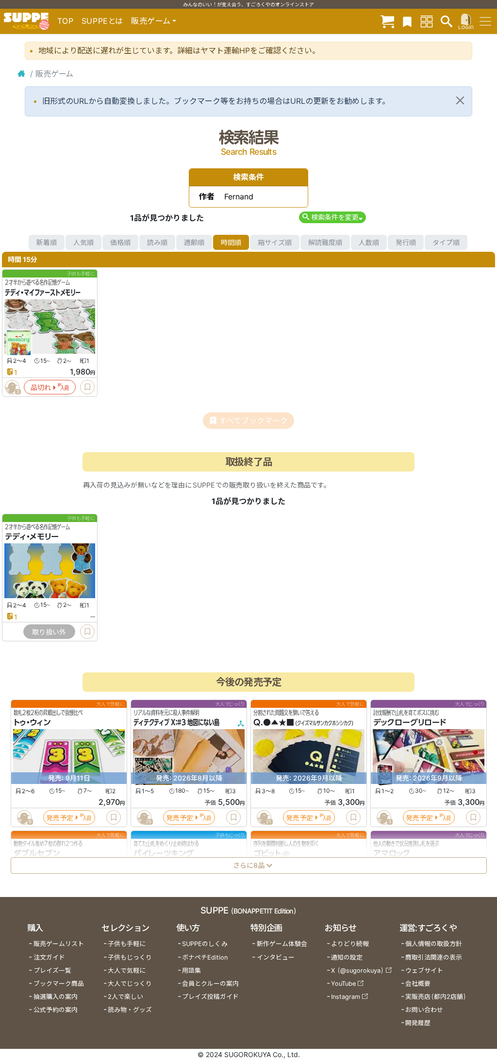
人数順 (369, 242)
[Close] (460, 100)
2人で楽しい (125, 996)
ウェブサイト (424, 970)
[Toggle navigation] (485, 21)
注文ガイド (49, 957)
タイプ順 (446, 242)
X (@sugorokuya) (357, 970)
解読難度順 (325, 242)
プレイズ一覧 (52, 970)
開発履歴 (418, 1023)
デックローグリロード (409, 723)
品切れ (41, 387)
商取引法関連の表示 (433, 957)
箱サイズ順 (275, 242)
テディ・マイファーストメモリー (43, 292)
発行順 (406, 242)
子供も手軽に (127, 943)
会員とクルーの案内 (210, 983)
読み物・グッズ (130, 1009)
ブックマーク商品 (58, 983)
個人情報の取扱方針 (433, 943)
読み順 (157, 242)
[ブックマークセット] (407, 21)
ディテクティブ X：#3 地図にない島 (176, 723)
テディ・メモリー (32, 537)
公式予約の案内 (55, 1009)
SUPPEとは (102, 21)
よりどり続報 (350, 943)
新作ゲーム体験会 (282, 943)
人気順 (83, 242)
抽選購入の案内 (55, 996)
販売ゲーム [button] (150, 21)
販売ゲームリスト (58, 943)
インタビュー (276, 957)
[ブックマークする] (87, 387)
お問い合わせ (424, 1009)
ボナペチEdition (205, 957)
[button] (332, 217)
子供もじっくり (130, 957)
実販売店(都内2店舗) (435, 996)
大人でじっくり (130, 983)
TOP (65, 21)
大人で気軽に (127, 970)
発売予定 (59, 818)
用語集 (191, 970)
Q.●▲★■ (273, 723)
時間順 (231, 242)
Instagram (345, 996)
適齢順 (194, 242)
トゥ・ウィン (32, 723)
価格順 (120, 242)
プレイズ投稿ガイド (210, 996)
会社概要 (418, 983)
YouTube (343, 983)
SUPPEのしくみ (205, 943)
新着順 (46, 242)
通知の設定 (347, 957)
